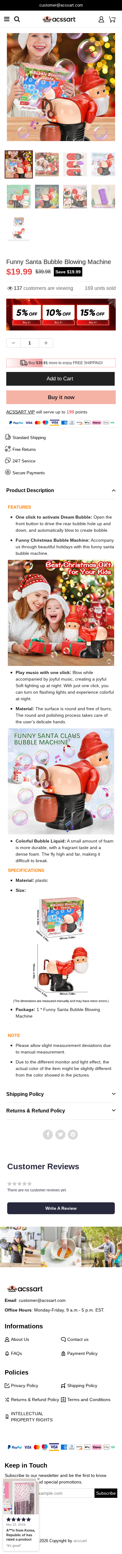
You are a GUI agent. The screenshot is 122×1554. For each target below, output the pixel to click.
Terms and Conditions (88, 1399)
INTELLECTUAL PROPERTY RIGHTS (32, 1416)
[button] (61, 1208)
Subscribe (106, 1493)
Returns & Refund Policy (35, 1399)
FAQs (16, 1353)
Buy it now (61, 397)
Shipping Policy (82, 1385)
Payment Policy (82, 1353)
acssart (80, 1540)
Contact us (78, 1339)
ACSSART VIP (20, 411)
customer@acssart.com (61, 5)
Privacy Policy (24, 1385)
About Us (20, 1339)
